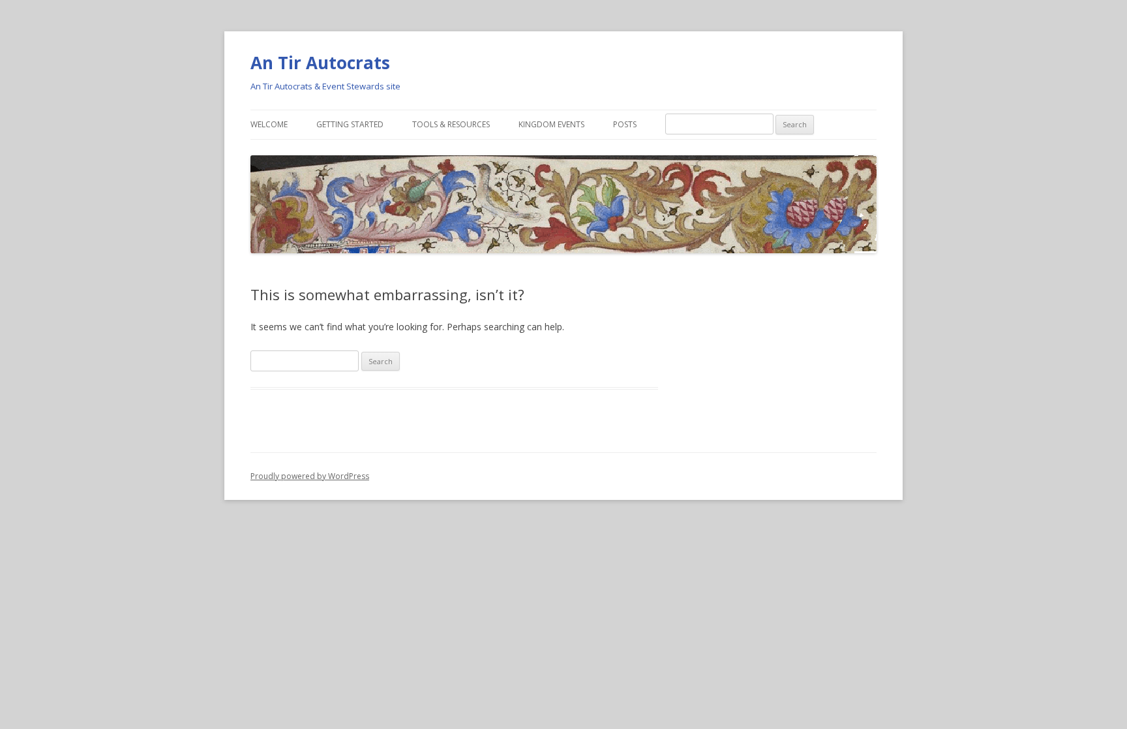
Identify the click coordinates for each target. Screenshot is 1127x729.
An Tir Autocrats (320, 62)
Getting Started (349, 124)
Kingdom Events (551, 124)
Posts (625, 124)
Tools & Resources (451, 124)
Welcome (269, 124)
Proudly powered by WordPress (309, 476)
